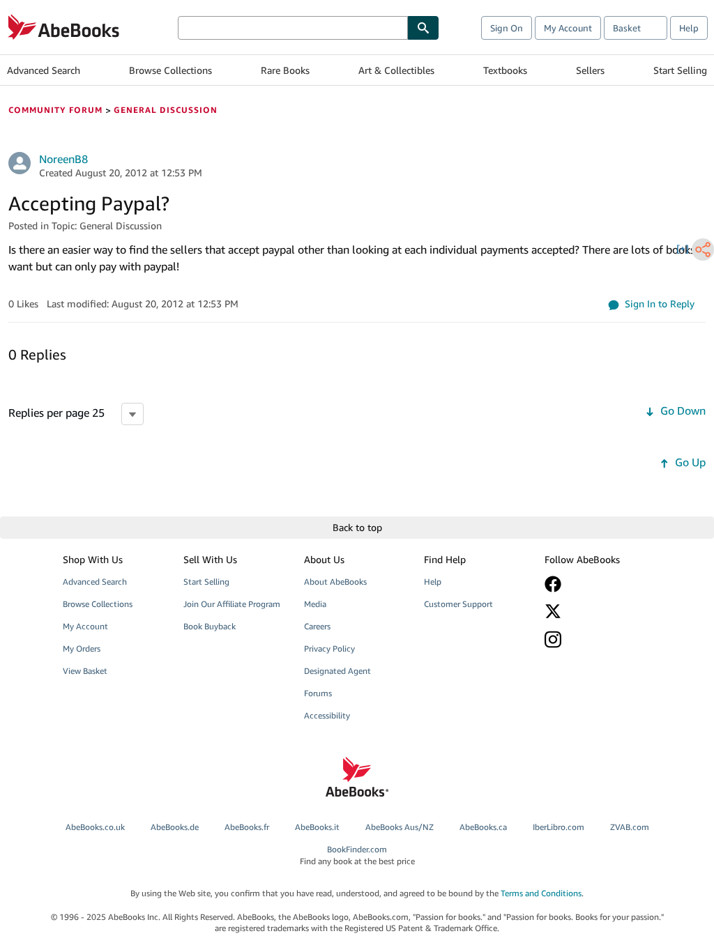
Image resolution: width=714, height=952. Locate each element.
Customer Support (458, 604)
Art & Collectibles (396, 70)
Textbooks (505, 70)
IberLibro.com (558, 827)
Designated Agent (337, 671)
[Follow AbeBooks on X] (596, 611)
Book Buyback (209, 626)
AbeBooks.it (317, 827)
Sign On (506, 27)
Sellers (590, 70)
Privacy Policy (329, 648)
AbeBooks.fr (247, 827)
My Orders (81, 648)
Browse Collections (170, 70)
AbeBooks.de (175, 827)
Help (689, 27)
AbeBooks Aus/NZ (399, 827)
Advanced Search (43, 70)
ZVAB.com (629, 827)
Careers (317, 626)
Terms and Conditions (541, 893)
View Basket (85, 671)
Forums (318, 693)
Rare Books (285, 70)
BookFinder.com (357, 855)
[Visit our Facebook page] (596, 584)
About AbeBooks (335, 581)
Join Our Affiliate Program (231, 604)
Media (315, 604)
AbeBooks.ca (483, 827)
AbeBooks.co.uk (95, 827)
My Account (568, 27)
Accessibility (327, 715)
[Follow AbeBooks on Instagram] (596, 639)
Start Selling (680, 70)
